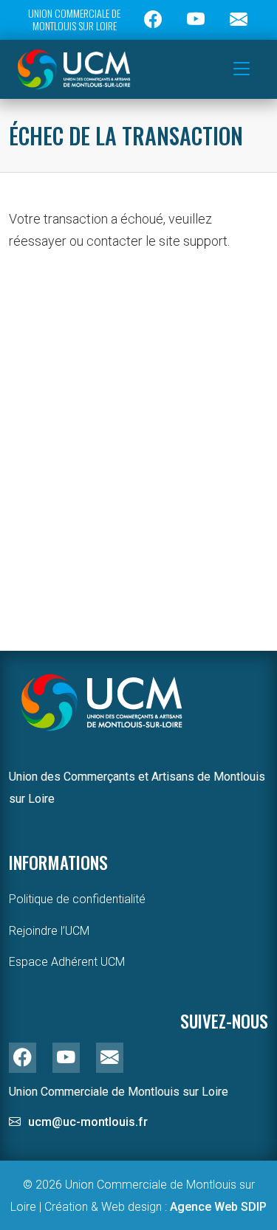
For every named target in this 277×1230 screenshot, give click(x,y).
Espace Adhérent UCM (67, 962)
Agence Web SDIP (218, 1207)
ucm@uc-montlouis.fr (88, 1122)
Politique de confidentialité (77, 899)
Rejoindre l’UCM (49, 931)
